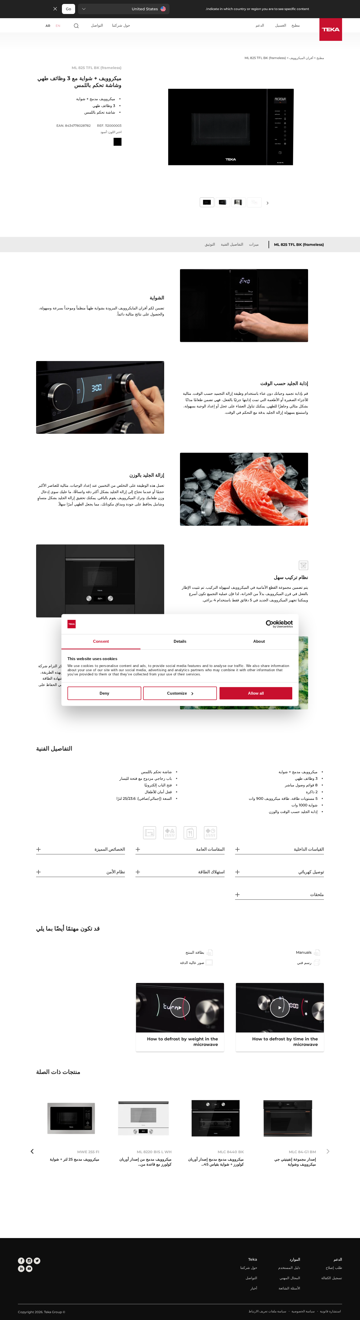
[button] (124, 8)
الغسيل (280, 25)
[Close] (55, 9)
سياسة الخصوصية (303, 1311)
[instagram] (29, 1261)
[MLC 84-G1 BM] (288, 1118)
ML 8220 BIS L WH (154, 1151)
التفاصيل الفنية (232, 244)
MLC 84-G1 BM (302, 1151)
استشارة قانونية (330, 1311)
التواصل (97, 25)
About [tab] (259, 641)
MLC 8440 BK (231, 1151)
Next (267, 202)
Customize (177, 693)
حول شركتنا (121, 25)
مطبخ (295, 25)
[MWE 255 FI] (71, 1118)
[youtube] (29, 1268)
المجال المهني (290, 1278)
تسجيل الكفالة (331, 1278)
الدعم (260, 25)
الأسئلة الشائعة (289, 1288)
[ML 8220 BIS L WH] (143, 1118)
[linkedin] (21, 1268)
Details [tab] (180, 641)
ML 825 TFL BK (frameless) (299, 244)
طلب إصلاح (334, 1267)
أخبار (253, 1288)
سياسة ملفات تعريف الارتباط (267, 1311)
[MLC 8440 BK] (215, 1118)
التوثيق (210, 244)
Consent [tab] (101, 641)
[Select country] (66, 25)
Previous (327, 1151)
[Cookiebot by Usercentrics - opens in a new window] (270, 624)
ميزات (254, 244)
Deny (104, 693)
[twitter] (37, 1261)
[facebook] (21, 1261)
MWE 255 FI (88, 1151)
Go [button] (68, 9)
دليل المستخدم (289, 1267)
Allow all (256, 693)
